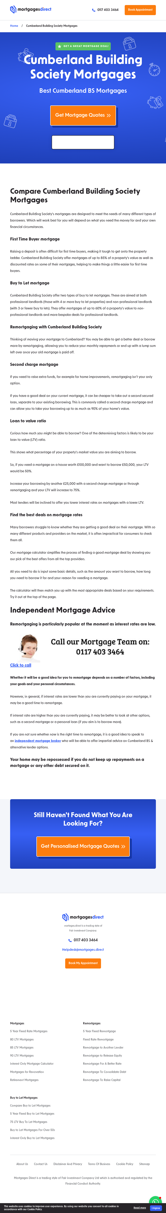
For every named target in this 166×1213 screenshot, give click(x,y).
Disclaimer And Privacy (67, 1164)
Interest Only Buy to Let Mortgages (32, 1138)
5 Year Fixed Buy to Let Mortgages (32, 1113)
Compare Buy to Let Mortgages (30, 1105)
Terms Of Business (99, 1164)
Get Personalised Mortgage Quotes (80, 846)
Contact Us (40, 1164)
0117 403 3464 (108, 10)
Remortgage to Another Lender (103, 1047)
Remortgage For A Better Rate (102, 1063)
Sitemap (144, 1164)
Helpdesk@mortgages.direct (83, 950)
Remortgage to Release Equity (102, 1055)
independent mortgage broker (38, 741)
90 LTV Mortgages (22, 1055)
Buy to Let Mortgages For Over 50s (32, 1130)
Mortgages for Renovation (27, 1072)
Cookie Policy (124, 1164)
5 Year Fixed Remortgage (99, 1031)
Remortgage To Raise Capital (101, 1080)
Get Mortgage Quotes (80, 115)
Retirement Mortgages (24, 1080)
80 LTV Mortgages (22, 1039)
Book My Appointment (83, 963)
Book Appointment (140, 9)
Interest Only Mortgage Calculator (31, 1063)
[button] (155, 1202)
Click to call (20, 666)
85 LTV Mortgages (21, 1047)
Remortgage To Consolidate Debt (104, 1072)
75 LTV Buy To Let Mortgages (28, 1122)
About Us (22, 1164)
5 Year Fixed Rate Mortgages (28, 1031)
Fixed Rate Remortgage (98, 1039)
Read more (140, 1208)
